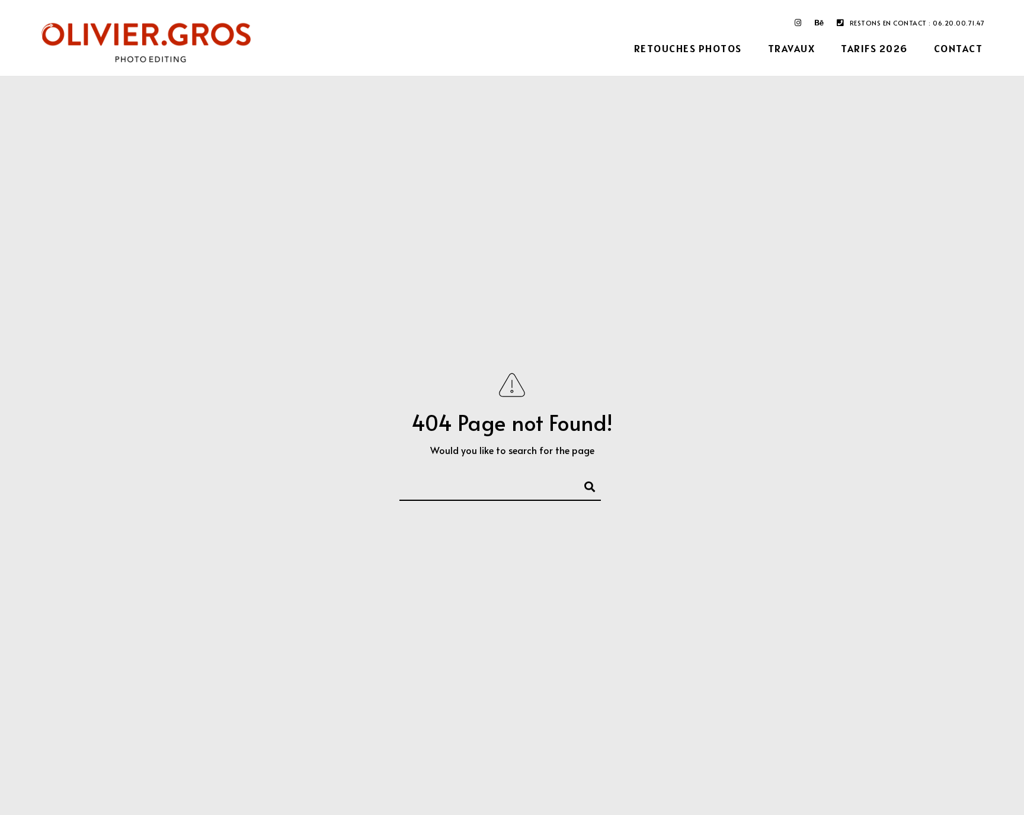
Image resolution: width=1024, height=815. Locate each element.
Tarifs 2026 (874, 48)
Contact (958, 48)
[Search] (584, 484)
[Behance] (819, 25)
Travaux (791, 48)
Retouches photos (688, 48)
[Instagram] (798, 25)
